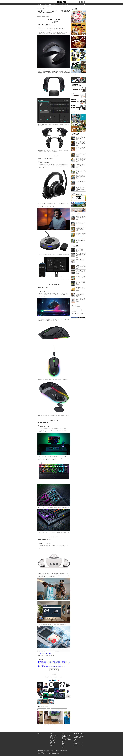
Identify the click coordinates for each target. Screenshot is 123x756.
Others (51, 745)
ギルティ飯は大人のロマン (66, 737)
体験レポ (46, 4)
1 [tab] (51, 728)
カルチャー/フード (52, 744)
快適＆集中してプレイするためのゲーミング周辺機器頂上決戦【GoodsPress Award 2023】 (56, 6)
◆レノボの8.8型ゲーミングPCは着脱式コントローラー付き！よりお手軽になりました (54, 662)
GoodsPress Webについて (78, 733)
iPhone (82, 313)
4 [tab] (55, 728)
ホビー (51, 743)
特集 (62, 4)
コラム (50, 4)
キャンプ (73, 308)
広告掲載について (76, 743)
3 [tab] (53, 728)
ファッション (52, 740)
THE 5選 (63, 740)
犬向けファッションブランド (54, 735)
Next (68, 717)
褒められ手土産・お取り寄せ (66, 735)
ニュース (41, 4)
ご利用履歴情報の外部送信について (79, 737)
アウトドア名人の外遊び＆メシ (66, 739)
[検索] (85, 4)
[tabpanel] (54, 719)
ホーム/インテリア (52, 742)
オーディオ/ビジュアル (53, 737)
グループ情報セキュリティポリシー (79, 736)
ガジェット (43, 16)
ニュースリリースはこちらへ (78, 742)
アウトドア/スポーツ (53, 739)
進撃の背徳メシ (64, 736)
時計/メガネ (52, 741)
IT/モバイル (39, 16)
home (38, 4)
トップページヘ (54, 669)
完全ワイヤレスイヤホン (75, 313)
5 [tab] (56, 728)
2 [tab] (52, 728)
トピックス (58, 4)
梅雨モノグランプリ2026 (65, 738)
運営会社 (75, 740)
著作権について (76, 739)
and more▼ (67, 4)
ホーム (38, 6)
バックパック (74, 311)
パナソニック (79, 308)
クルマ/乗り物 (52, 738)
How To (54, 4)
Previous (38, 717)
